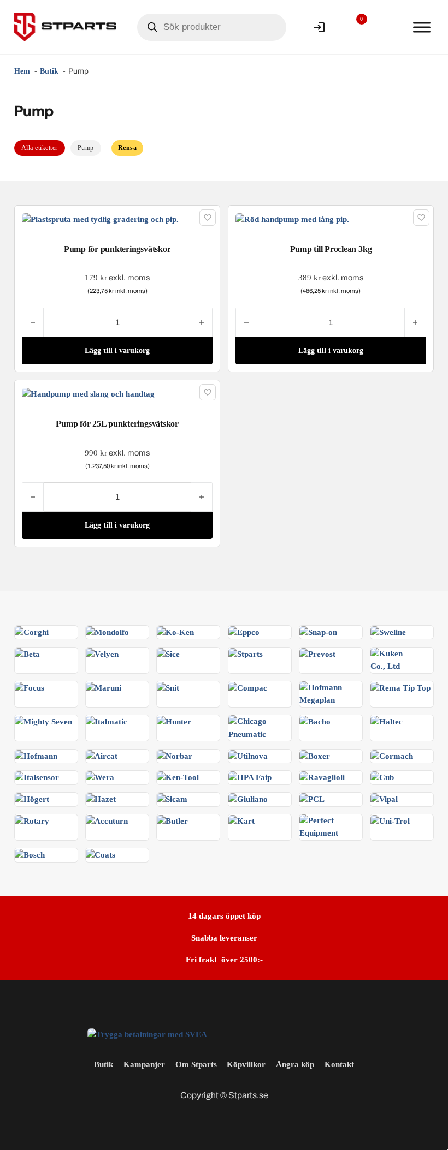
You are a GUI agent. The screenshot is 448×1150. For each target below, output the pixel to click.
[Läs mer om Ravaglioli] (322, 776)
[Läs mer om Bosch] (30, 854)
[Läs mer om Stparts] (245, 653)
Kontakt (339, 1064)
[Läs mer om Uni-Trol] (390, 820)
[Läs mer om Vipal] (384, 798)
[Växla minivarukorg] (387, 27)
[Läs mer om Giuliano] (248, 798)
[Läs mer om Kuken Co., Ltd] (401, 659)
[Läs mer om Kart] (241, 820)
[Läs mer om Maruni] (103, 687)
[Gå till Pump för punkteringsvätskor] (100, 218)
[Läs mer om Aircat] (101, 755)
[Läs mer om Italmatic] (106, 721)
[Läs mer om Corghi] (32, 631)
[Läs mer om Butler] (172, 820)
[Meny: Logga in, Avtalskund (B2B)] (319, 27)
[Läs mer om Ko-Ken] (175, 631)
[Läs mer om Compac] (247, 687)
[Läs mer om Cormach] (391, 755)
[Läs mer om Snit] (168, 687)
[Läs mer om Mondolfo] (107, 631)
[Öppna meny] (422, 27)
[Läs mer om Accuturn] (107, 820)
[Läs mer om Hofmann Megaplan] (330, 693)
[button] (117, 350)
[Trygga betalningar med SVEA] (147, 1033)
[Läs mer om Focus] (29, 687)
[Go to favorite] (353, 27)
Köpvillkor (246, 1064)
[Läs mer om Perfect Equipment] (330, 826)
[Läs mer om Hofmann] (36, 755)
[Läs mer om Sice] (168, 653)
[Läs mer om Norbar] (174, 755)
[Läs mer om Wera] (100, 776)
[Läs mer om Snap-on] (318, 631)
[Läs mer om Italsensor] (37, 776)
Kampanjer (144, 1064)
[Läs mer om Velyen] (102, 653)
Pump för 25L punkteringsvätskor (117, 423)
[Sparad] (207, 217)
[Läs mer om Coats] (100, 854)
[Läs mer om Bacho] (315, 721)
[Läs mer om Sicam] (172, 798)
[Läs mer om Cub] (382, 776)
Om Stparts (196, 1064)
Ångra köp (295, 1064)
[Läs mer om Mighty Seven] (43, 721)
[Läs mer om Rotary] (32, 820)
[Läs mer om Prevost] (317, 653)
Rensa (127, 148)
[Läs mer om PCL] (312, 798)
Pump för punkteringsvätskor (117, 249)
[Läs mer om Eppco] (244, 631)
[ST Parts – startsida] (65, 27)
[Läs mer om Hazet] (101, 798)
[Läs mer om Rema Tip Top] (400, 687)
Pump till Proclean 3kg (331, 249)
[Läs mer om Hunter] (174, 721)
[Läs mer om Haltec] (386, 721)
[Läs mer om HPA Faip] (250, 776)
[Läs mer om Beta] (27, 653)
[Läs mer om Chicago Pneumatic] (259, 727)
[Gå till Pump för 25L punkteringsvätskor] (88, 393)
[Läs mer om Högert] (32, 798)
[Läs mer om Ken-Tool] (178, 776)
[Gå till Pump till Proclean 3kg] (292, 218)
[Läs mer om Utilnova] (248, 755)
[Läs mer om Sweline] (388, 631)
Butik (103, 1064)
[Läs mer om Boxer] (314, 755)
